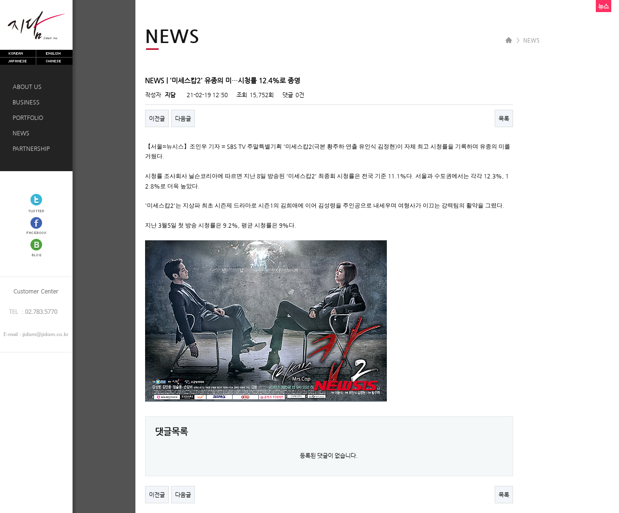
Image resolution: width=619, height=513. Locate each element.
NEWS (19, 133)
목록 (504, 118)
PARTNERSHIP (30, 148)
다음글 (183, 118)
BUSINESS (25, 102)
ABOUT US (26, 86)
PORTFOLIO (26, 117)
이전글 (157, 118)
